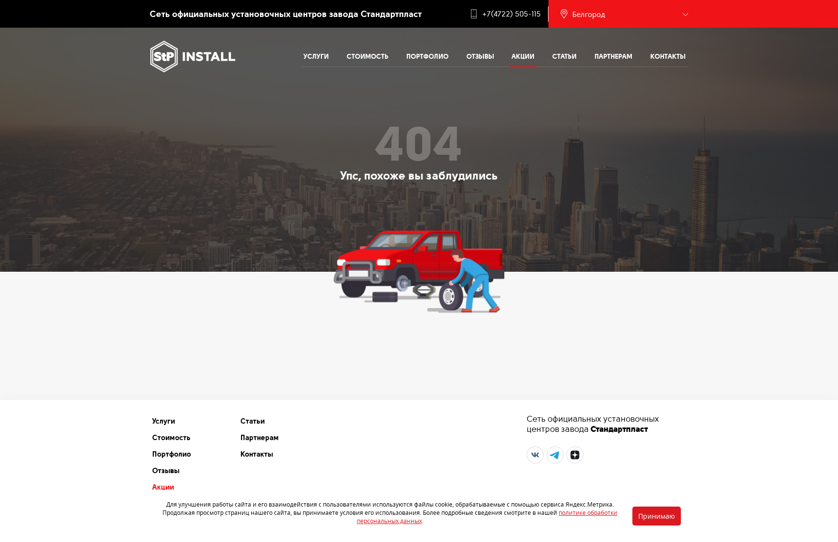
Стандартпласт (619, 429)
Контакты (668, 56)
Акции (523, 56)
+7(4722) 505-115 (511, 14)
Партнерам (613, 56)
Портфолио (427, 56)
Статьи (564, 56)
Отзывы (480, 56)
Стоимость (367, 56)
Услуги (316, 56)
